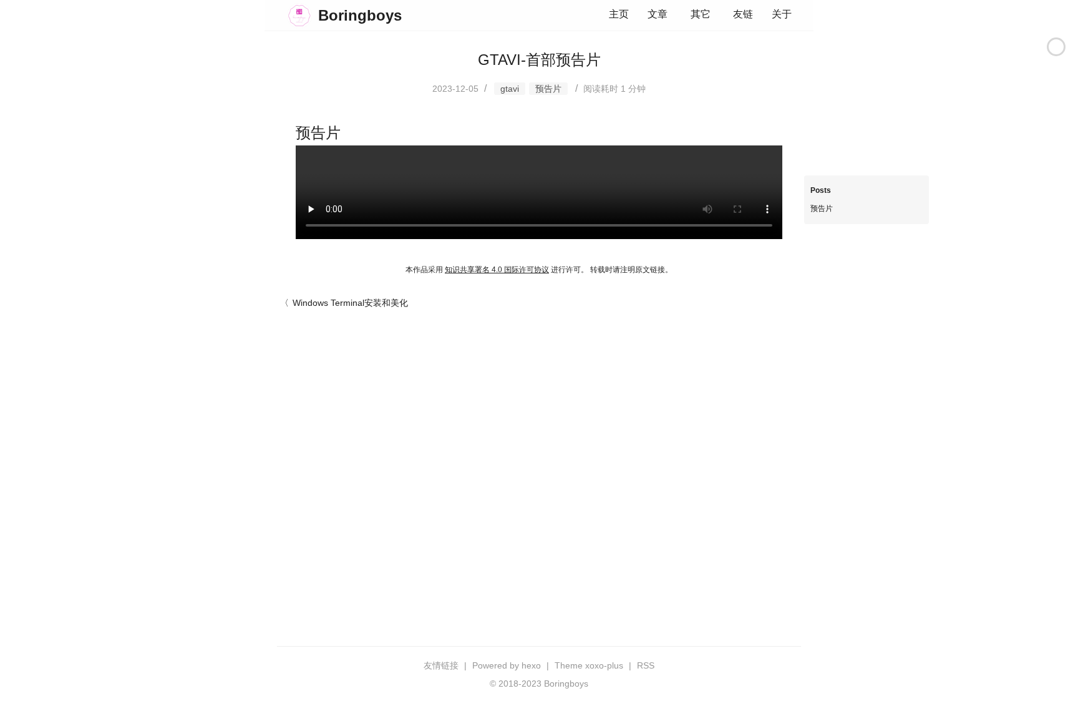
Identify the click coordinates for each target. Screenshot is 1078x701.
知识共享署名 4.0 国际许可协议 (497, 269)
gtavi (509, 89)
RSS (645, 665)
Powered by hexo (506, 665)
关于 (782, 14)
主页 (619, 14)
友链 (743, 14)
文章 (658, 14)
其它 (701, 14)
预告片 (548, 89)
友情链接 (441, 665)
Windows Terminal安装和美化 (350, 303)
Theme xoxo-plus (589, 665)
